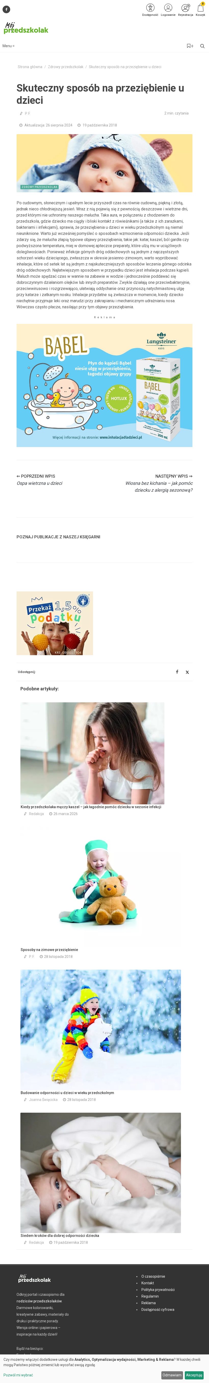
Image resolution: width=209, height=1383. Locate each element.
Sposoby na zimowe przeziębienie (49, 950)
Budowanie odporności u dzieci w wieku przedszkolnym (67, 1093)
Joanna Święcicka (43, 1100)
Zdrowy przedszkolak (65, 67)
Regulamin (150, 1296)
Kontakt (147, 1283)
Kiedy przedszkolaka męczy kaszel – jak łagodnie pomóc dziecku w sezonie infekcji (91, 807)
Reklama (148, 1303)
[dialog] (104, 1368)
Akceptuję (194, 1375)
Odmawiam (172, 1375)
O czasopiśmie (153, 1276)
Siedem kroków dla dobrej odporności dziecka (60, 1236)
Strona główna (30, 67)
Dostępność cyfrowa (157, 1310)
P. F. (27, 113)
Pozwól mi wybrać (18, 1375)
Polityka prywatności (158, 1290)
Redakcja (36, 814)
